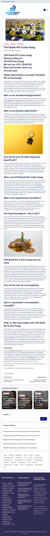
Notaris (21, 464)
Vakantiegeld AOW (38, 464)
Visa (5, 467)
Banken (25, 455)
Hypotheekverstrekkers (9, 373)
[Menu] (47, 9)
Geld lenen (31, 457)
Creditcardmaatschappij (8, 457)
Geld (25, 457)
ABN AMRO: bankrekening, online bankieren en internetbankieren (20, 447)
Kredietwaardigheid (22, 462)
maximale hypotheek (8, 464)
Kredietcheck (13, 462)
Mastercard (34, 462)
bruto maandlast (8, 100)
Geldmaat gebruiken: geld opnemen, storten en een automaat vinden (21, 435)
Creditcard (37, 455)
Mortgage (16, 464)
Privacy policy (20, 531)
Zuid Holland (20, 44)
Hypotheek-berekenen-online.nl (33, 531)
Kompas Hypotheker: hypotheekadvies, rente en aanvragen (41, 401)
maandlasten (39, 185)
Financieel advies (19, 457)
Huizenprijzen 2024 (38, 457)
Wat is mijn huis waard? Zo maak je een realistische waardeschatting (21, 431)
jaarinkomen (6, 462)
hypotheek (36, 297)
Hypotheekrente (28, 460)
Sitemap (14, 531)
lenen (29, 462)
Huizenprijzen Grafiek (8, 460)
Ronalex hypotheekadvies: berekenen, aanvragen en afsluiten (9, 401)
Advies (5, 455)
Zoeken (6, 414)
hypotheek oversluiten (18, 460)
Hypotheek (13, 44)
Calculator (31, 455)
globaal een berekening (9, 337)
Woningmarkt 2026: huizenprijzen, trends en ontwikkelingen (19, 439)
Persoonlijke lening (29, 464)
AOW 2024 (11, 455)
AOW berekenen (19, 455)
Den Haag (7, 44)
